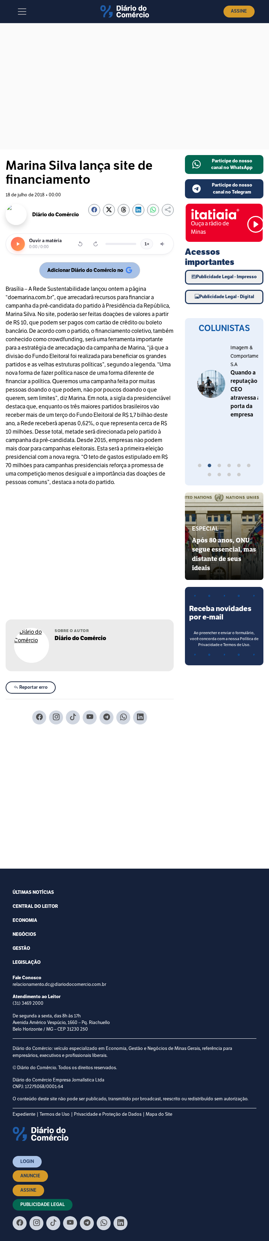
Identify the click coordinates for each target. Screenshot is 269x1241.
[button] (200, 466)
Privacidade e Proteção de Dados (108, 1114)
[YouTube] (90, 717)
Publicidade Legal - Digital (226, 297)
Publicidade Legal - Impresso (226, 277)
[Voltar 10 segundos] (80, 244)
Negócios (24, 934)
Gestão (21, 948)
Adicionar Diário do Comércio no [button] (85, 271)
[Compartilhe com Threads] (124, 210)
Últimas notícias (33, 892)
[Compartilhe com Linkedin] (138, 210)
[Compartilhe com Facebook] (94, 210)
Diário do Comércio (80, 638)
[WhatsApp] (123, 717)
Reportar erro (33, 687)
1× (146, 244)
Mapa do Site (159, 1114)
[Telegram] (106, 717)
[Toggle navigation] (22, 11)
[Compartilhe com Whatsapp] (153, 210)
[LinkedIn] (140, 717)
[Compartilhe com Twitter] (109, 210)
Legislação (27, 962)
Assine (239, 11)
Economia (25, 920)
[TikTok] (73, 717)
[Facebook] (39, 717)
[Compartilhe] (168, 210)
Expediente (24, 1114)
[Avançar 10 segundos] (95, 244)
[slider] (120, 244)
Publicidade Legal (42, 1204)
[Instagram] (56, 717)
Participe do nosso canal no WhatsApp (232, 164)
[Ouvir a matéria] (18, 244)
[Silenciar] (162, 244)
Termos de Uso (55, 1114)
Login (27, 1161)
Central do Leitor (35, 906)
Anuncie (30, 1176)
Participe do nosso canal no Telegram (232, 188)
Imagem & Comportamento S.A (218, 356)
